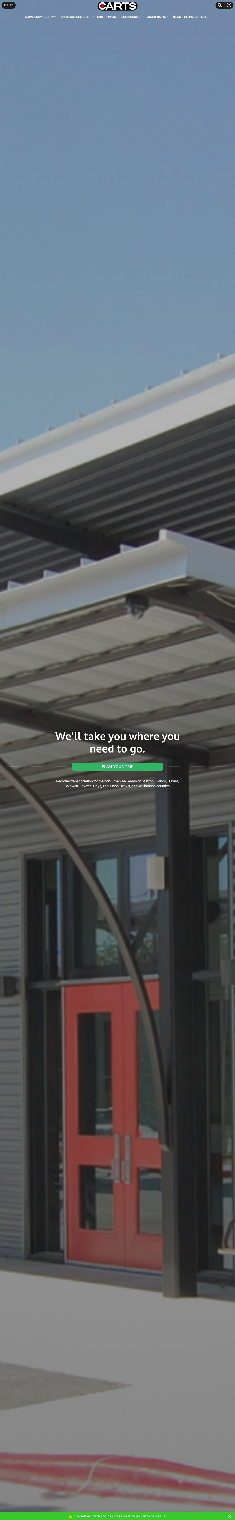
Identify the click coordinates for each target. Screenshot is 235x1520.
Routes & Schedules (75, 17)
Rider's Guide (130, 17)
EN (6, 5)
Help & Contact (195, 17)
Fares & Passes (107, 17)
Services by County (39, 17)
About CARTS (156, 17)
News (177, 17)
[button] (220, 5)
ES (11, 5)
